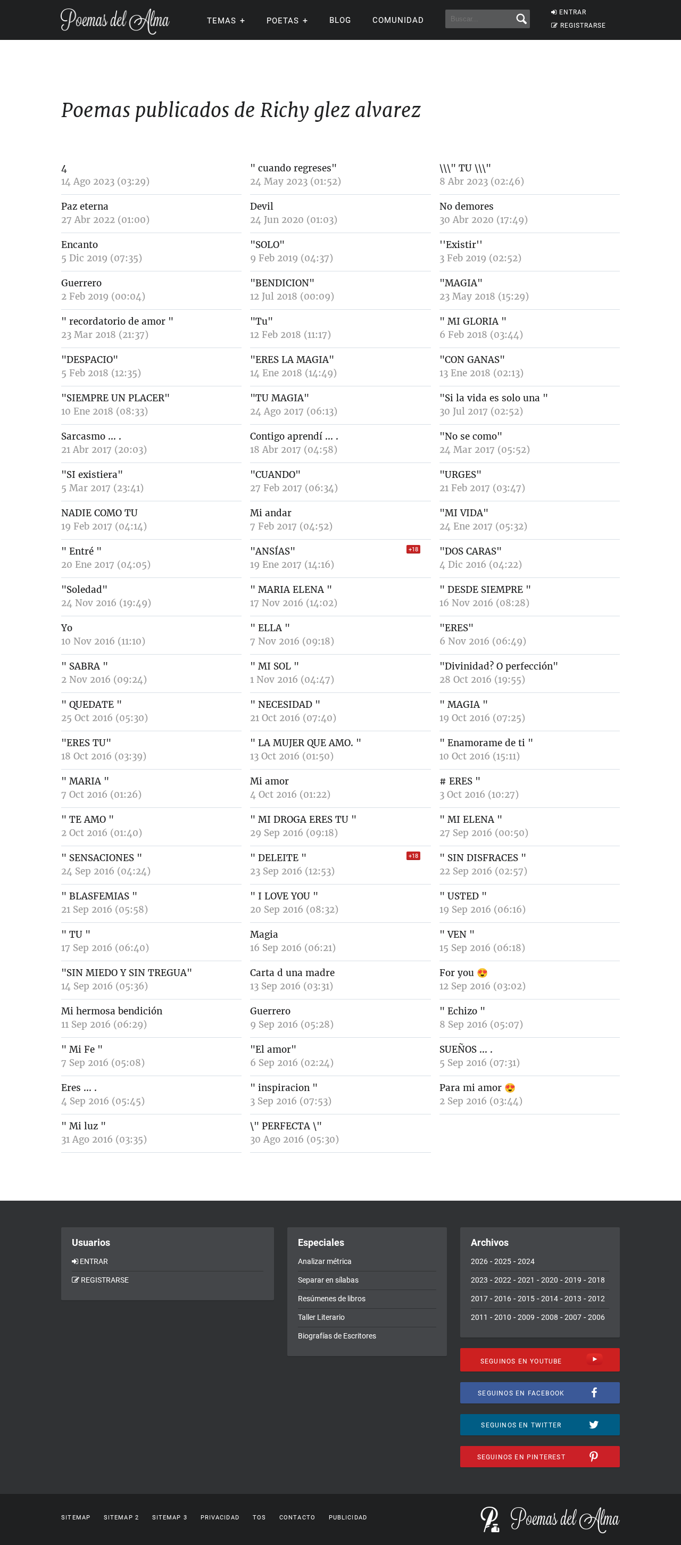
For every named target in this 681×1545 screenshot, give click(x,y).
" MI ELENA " (470, 819)
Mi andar (271, 513)
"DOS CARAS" (470, 551)
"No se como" (470, 436)
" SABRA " (84, 666)
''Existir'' (461, 245)
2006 (596, 1317)
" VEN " (457, 934)
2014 (549, 1298)
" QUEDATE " (91, 704)
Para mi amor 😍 (477, 1088)
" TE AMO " (87, 819)
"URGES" (460, 475)
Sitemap (75, 1517)
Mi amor (269, 781)
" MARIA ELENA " (291, 590)
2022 (502, 1280)
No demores (466, 206)
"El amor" (273, 1049)
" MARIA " (85, 781)
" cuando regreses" (293, 168)
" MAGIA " (463, 704)
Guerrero (81, 283)
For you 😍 (463, 973)
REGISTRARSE (583, 25)
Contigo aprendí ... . (294, 436)
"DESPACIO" (89, 360)
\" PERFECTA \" (286, 1126)
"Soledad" (84, 590)
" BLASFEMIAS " (99, 896)
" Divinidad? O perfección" (498, 666)
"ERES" (456, 628)
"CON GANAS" (472, 360)
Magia (264, 934)
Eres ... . (79, 1088)
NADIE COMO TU (99, 513)
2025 (502, 1261)
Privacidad (220, 1517)
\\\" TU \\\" (465, 168)
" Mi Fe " (82, 1049)
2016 (502, 1298)
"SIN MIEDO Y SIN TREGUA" (126, 973)
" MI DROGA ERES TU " (303, 819)
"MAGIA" (461, 283)
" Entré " (81, 551)
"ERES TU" (86, 743)
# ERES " (459, 781)
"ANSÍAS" (272, 551)
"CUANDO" (275, 475)
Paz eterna (85, 206)
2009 (526, 1317)
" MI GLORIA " (472, 321)
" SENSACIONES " (101, 858)
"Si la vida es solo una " (493, 398)
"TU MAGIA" (279, 398)
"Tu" (261, 321)
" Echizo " (462, 1011)
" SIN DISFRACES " (482, 858)
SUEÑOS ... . (466, 1049)
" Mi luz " (83, 1126)
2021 (526, 1280)
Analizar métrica (325, 1261)
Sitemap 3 (169, 1517)
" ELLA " (270, 628)
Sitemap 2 (121, 1517)
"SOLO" (267, 245)
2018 (596, 1280)
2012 (596, 1298)
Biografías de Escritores (337, 1336)
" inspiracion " (284, 1088)
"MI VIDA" (463, 513)
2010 (502, 1317)
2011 (479, 1317)
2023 (479, 1280)
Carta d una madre (292, 973)
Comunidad (398, 20)
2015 (526, 1298)
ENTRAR (572, 12)
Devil (261, 206)
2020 (549, 1280)
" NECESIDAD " (285, 704)
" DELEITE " (278, 858)
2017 (479, 1298)
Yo (66, 628)
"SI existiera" (92, 475)
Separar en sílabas (328, 1280)
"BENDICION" (282, 283)
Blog (340, 20)
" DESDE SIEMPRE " (485, 590)
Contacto (297, 1517)
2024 (526, 1261)
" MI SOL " (274, 666)
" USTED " (463, 896)
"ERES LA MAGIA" (292, 360)
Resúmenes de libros (332, 1298)
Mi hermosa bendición (111, 1011)
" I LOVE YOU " (284, 896)
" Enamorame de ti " (486, 743)
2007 (573, 1317)
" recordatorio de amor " (117, 321)
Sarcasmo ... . (91, 436)
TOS (259, 1517)
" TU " (75, 934)
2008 (549, 1317)
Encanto (79, 245)
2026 (479, 1261)
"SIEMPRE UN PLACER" (115, 398)
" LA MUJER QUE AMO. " (305, 743)
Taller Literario (321, 1317)
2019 (573, 1280)
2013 (573, 1298)
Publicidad (348, 1517)
